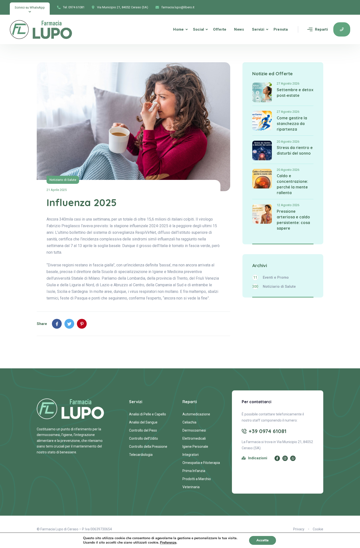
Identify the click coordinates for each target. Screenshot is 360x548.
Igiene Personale (195, 446)
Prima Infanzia (193, 471)
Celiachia (189, 422)
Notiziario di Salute (62, 180)
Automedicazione (196, 414)
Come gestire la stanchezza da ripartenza (292, 123)
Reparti (321, 29)
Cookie (318, 529)
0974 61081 (76, 7)
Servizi (258, 29)
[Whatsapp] (293, 458)
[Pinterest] (82, 324)
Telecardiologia (141, 455)
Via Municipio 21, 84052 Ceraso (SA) (122, 7)
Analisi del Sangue (143, 422)
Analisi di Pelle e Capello (147, 414)
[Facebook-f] (277, 458)
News (239, 29)
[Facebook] (57, 324)
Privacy (298, 529)
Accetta (262, 540)
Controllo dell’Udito (143, 438)
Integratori (190, 455)
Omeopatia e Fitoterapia (201, 463)
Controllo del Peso (143, 430)
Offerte (219, 29)
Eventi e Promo (271, 277)
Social (198, 29)
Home (178, 29)
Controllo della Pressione (148, 446)
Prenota (281, 29)
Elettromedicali (194, 438)
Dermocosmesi (194, 430)
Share (42, 324)
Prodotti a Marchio (196, 479)
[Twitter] (69, 324)
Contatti (341, 29)
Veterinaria (191, 487)
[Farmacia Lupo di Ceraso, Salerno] (41, 29)
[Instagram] (285, 458)
